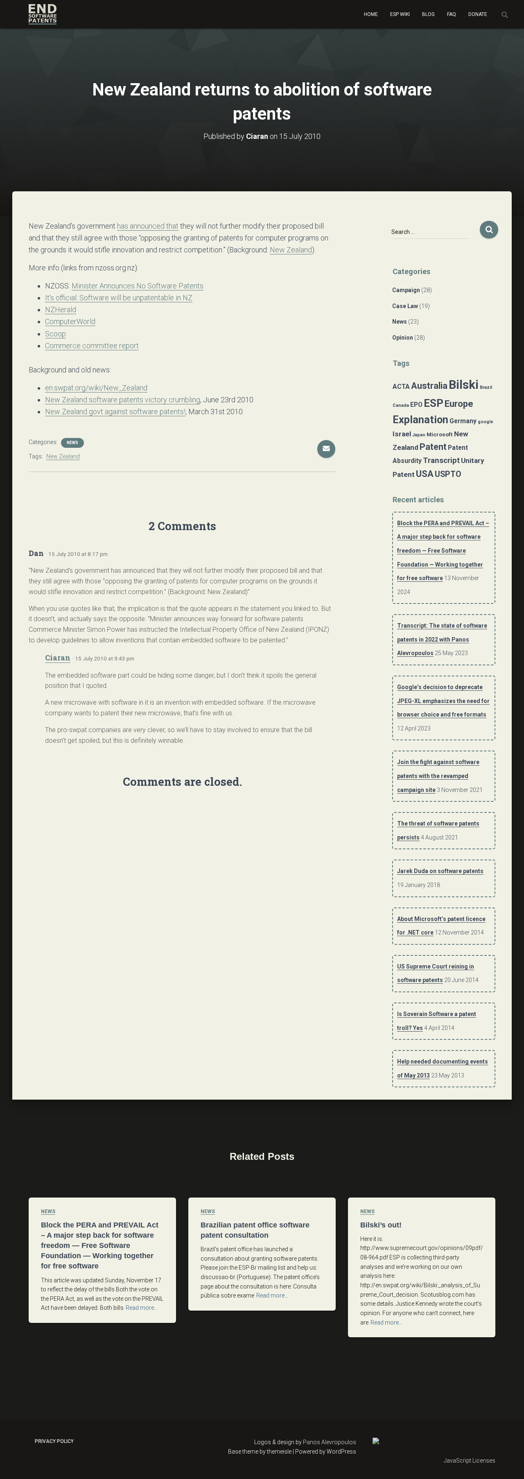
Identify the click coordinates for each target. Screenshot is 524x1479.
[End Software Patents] (43, 14)
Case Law (405, 306)
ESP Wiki (400, 14)
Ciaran (57, 657)
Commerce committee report (92, 345)
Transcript (441, 460)
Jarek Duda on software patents (440, 871)
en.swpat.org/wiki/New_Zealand (96, 387)
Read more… (142, 1307)
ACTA (401, 386)
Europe (459, 403)
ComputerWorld (70, 321)
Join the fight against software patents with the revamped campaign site (438, 776)
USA (425, 473)
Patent (433, 447)
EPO (416, 404)
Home (371, 14)
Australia (429, 386)
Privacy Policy (54, 1441)
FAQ (451, 14)
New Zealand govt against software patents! (115, 411)
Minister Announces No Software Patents (137, 285)
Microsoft (440, 434)
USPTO (448, 474)
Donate (477, 14)
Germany (463, 421)
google (485, 421)
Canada (401, 405)
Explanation (420, 420)
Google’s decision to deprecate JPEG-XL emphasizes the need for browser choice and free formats (443, 701)
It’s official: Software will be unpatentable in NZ (118, 297)
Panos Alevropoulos (329, 1442)
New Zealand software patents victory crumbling (122, 399)
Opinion (402, 337)
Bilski (464, 385)
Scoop (55, 333)
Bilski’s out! (381, 1225)
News (72, 442)
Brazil (486, 387)
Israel (402, 434)
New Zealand (291, 249)
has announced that (147, 226)
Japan (418, 435)
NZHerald (60, 309)
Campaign (406, 290)
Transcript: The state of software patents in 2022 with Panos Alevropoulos (442, 639)
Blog (428, 14)
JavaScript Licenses (469, 1460)
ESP (433, 403)
